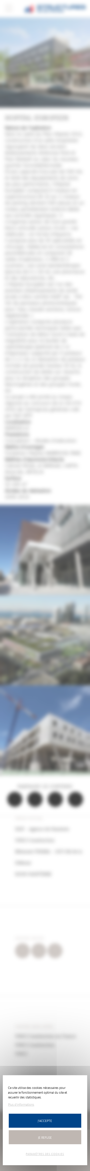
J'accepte (45, 1120)
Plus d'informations (21, 1104)
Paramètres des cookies (45, 1154)
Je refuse (45, 1137)
